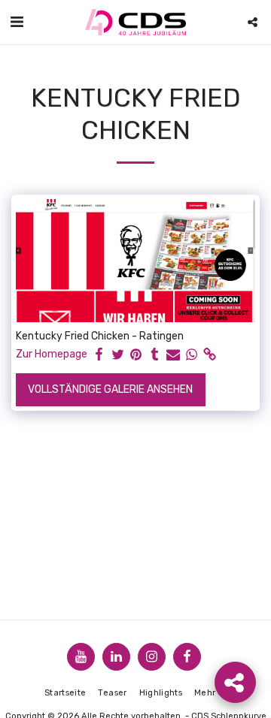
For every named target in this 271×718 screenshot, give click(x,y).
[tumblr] (155, 355)
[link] (210, 355)
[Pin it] (136, 355)
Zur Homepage (51, 354)
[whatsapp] (192, 355)
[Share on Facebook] (99, 355)
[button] (16, 22)
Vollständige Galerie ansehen (110, 389)
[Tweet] (118, 355)
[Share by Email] (173, 355)
